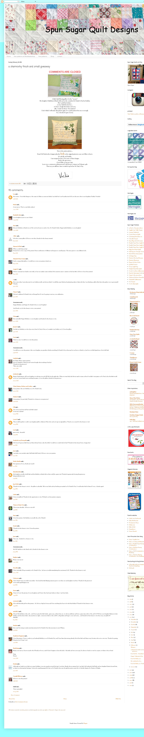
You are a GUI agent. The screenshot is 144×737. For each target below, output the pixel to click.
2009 (130, 675)
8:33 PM (15, 541)
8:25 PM (15, 620)
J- (13, 280)
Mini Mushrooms (133, 521)
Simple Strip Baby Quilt (135, 269)
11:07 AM (15, 573)
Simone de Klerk (17, 246)
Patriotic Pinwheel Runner (136, 258)
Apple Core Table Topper (135, 230)
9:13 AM (15, 297)
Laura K (15, 419)
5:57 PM (15, 520)
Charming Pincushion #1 (135, 237)
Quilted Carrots (133, 264)
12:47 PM (15, 414)
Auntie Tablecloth (134, 232)
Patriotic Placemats (134, 260)
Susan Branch (133, 531)
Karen (14, 591)
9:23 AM (15, 311)
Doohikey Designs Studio (136, 415)
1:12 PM (15, 466)
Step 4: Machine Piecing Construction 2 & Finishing (136, 555)
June (132, 635)
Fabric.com (132, 525)
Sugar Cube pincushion (135, 275)
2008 (130, 678)
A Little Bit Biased (134, 339)
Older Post (118, 699)
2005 (130, 685)
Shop (52, 56)
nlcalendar (16, 374)
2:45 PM (15, 595)
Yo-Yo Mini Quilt (133, 284)
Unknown (16, 578)
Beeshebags (16, 648)
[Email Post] (24, 183)
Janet (14, 451)
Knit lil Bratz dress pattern (136, 254)
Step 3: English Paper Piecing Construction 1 (136, 544)
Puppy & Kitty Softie (134, 262)
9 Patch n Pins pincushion (136, 228)
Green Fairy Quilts (134, 334)
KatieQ (15, 664)
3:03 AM (15, 658)
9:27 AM (15, 321)
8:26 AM (15, 241)
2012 (130, 617)
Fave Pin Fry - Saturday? (137, 654)
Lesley (14, 495)
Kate (14, 226)
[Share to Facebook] (34, 183)
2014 (130, 612)
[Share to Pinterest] (36, 183)
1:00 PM (15, 585)
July (132, 632)
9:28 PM (15, 630)
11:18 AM (15, 402)
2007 (130, 680)
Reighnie (15, 557)
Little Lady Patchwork (135, 518)
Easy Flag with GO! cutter (136, 241)
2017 (130, 604)
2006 (130, 683)
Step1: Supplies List (134, 540)
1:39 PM (15, 478)
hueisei (15, 526)
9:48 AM (15, 353)
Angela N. (16, 269)
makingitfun (133, 392)
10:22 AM (15, 381)
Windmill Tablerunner (135, 280)
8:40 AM (15, 264)
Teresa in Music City (18, 505)
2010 (130, 673)
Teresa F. (15, 292)
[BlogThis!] (30, 183)
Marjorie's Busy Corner (19, 259)
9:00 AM (15, 286)
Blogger (85, 723)
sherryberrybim (17, 472)
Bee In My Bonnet (134, 316)
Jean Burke (16, 484)
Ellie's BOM (132, 527)
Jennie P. (15, 327)
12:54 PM (15, 424)
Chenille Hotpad (133, 239)
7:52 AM (15, 230)
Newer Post (12, 699)
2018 (130, 602)
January (133, 667)
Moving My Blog (134, 416)
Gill (14, 407)
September (134, 627)
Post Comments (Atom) (21, 702)
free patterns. (42, 56)
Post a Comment (15, 695)
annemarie (16, 601)
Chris (14, 316)
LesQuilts (15, 358)
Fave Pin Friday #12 (136, 659)
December (133, 619)
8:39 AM (15, 253)
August (133, 630)
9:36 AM (15, 332)
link (62, 154)
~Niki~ (15, 236)
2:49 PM (15, 606)
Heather (15, 625)
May (132, 637)
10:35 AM (15, 391)
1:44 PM (15, 489)
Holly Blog (132, 420)
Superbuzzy (132, 529)
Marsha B (15, 397)
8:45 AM (15, 274)
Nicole (14, 205)
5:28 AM (15, 199)
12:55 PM (15, 435)
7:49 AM (15, 220)
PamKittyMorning (134, 330)
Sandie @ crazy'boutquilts (20, 440)
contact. (60, 56)
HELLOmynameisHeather (136, 404)
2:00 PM (15, 643)
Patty (14, 516)
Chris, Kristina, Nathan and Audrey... (23, 386)
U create (132, 353)
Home (9, 56)
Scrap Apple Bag (133, 267)
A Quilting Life (134, 297)
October (133, 625)
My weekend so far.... (136, 661)
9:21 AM (15, 671)
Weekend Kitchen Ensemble (136, 277)
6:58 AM (15, 681)
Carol (14, 337)
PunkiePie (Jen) (17, 215)
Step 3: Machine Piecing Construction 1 (135, 548)
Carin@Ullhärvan (18, 676)
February (133, 645)
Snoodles (15, 568)
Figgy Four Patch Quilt (135, 250)
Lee (14, 194)
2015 (130, 609)
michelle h (15, 611)
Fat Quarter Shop (133, 523)
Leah (14, 430)
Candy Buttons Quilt (134, 234)
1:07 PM (15, 456)
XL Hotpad (132, 282)
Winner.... (133, 647)
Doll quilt (131, 568)
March (133, 643)
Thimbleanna (133, 358)
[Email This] (28, 183)
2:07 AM (15, 562)
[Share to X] (32, 183)
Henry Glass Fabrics (135, 398)
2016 (130, 607)
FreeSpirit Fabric (134, 412)
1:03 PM (15, 445)
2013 (130, 615)
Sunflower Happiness (18, 636)
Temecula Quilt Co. (135, 302)
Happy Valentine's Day (137, 656)
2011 (130, 670)
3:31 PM (15, 499)
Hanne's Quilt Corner (135, 362)
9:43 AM (15, 342)
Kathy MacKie (17, 461)
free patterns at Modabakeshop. (24, 56)
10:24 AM (15, 692)
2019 (130, 599)
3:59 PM (15, 510)
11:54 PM (15, 552)
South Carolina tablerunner (136, 271)
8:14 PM (15, 531)
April (132, 640)
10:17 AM (15, 368)
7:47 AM (15, 209)
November (134, 622)
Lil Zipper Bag (132, 256)
